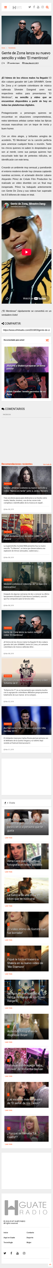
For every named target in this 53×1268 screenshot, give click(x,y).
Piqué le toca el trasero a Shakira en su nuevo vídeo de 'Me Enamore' (25, 963)
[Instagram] (42, 7)
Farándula (11, 48)
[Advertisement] (23, 440)
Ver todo (46, 464)
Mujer (29, 1243)
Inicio (3, 48)
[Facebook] (34, 7)
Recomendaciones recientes (17, 464)
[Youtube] (38, 7)
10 (9, 1128)
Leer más (8, 838)
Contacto (30, 1233)
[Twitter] (29, 7)
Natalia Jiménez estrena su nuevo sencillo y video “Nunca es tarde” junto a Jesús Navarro (26, 489)
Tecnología (8, 1243)
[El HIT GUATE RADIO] (17, 8)
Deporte (30, 1238)
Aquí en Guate (9, 1238)
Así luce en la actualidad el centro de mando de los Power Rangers (26, 997)
